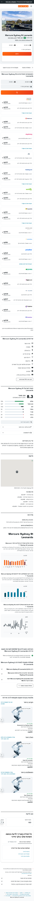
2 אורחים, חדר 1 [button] (26, 49)
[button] (2, 2)
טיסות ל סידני (26, 851)
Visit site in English (11, 2)
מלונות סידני (7, 895)
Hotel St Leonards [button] (28, 760)
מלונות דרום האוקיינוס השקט (12, 892)
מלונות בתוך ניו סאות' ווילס (12, 894)
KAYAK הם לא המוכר (26, 878)
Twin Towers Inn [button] (28, 795)
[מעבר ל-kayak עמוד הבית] (23, 6)
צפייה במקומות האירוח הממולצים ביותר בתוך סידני (8, 773)
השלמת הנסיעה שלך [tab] (25, 842)
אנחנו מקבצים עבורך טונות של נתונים (21, 881)
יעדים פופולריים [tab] (12, 842)
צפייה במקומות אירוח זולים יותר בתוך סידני (8, 738)
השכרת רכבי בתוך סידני (23, 854)
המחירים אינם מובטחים (27, 873)
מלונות (21, 892)
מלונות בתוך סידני (25, 856)
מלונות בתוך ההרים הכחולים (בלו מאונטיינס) (21, 895)
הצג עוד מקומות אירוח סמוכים (6, 703)
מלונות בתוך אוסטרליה (24, 894)
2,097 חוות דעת (12, 38)
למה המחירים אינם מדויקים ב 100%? (21, 884)
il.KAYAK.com (27, 892)
